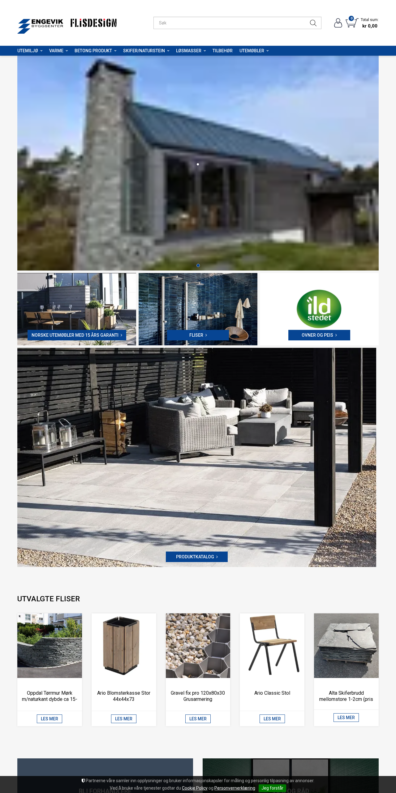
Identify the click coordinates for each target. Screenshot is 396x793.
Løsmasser (188, 50)
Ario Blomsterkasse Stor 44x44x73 (123, 697)
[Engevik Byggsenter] (40, 23)
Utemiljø (27, 50)
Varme (56, 50)
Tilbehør (223, 50)
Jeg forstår (272, 788)
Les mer (49, 720)
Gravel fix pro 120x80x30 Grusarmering (198, 697)
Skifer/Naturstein (144, 50)
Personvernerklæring (234, 788)
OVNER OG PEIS (317, 336)
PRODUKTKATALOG (195, 558)
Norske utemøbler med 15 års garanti (75, 336)
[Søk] (313, 23)
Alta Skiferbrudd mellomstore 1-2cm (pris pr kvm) (346, 700)
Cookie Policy (195, 788)
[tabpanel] (198, 164)
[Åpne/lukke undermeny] (41, 51)
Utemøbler (251, 50)
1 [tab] (198, 266)
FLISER (196, 336)
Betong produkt (93, 50)
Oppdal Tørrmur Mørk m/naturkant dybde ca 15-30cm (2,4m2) (49, 700)
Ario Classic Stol (272, 694)
